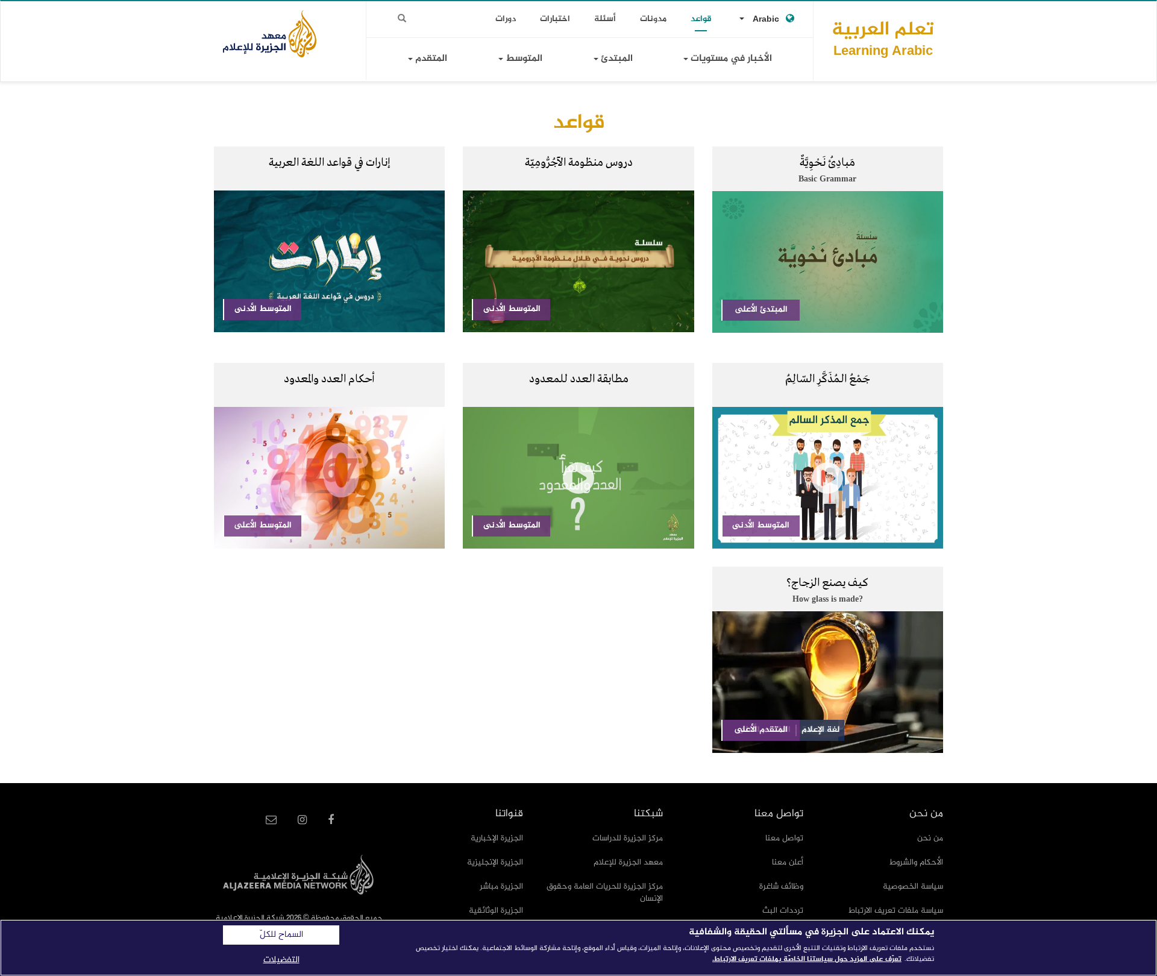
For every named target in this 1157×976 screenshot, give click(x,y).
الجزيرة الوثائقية (496, 911)
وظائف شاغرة (781, 886)
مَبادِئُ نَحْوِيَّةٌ (827, 163)
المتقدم (430, 59)
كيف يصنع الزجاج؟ (827, 583)
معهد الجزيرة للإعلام (628, 862)
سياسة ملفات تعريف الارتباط (895, 911)
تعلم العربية (883, 38)
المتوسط (522, 59)
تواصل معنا (784, 838)
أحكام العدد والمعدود (329, 379)
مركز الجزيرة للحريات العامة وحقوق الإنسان (605, 892)
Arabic (766, 20)
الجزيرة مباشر (501, 886)
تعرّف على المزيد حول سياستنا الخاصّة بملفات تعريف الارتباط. (806, 959)
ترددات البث (782, 911)
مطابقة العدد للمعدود (579, 379)
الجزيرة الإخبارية (497, 838)
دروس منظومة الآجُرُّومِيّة (579, 163)
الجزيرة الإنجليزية (495, 862)
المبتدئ (615, 59)
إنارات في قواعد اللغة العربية (329, 163)
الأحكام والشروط (916, 862)
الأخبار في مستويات (730, 59)
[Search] (402, 19)
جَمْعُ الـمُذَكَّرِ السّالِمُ (827, 379)
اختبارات (555, 19)
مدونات (653, 19)
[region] (578, 947)
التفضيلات (281, 960)
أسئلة (605, 19)
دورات (505, 19)
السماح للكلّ (281, 935)
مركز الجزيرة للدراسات (627, 838)
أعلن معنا (787, 862)
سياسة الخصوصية (913, 886)
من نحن (930, 838)
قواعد (701, 19)
